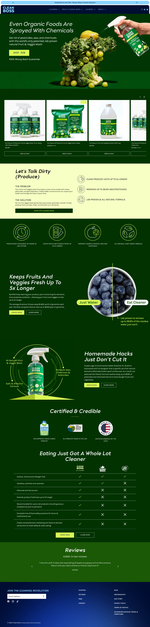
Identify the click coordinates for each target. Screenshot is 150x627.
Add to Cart (24, 153)
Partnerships (119, 594)
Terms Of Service (121, 607)
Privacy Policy (120, 603)
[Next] (137, 2)
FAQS (80, 599)
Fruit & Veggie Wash (71, 9)
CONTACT (82, 603)
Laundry (89, 9)
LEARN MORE (33, 312)
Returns (82, 594)
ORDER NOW (17, 312)
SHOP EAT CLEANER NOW (44, 211)
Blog (116, 590)
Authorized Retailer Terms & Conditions (126, 613)
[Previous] (13, 2)
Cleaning (53, 9)
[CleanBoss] (8, 9)
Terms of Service (35, 623)
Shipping (82, 590)
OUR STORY (118, 599)
